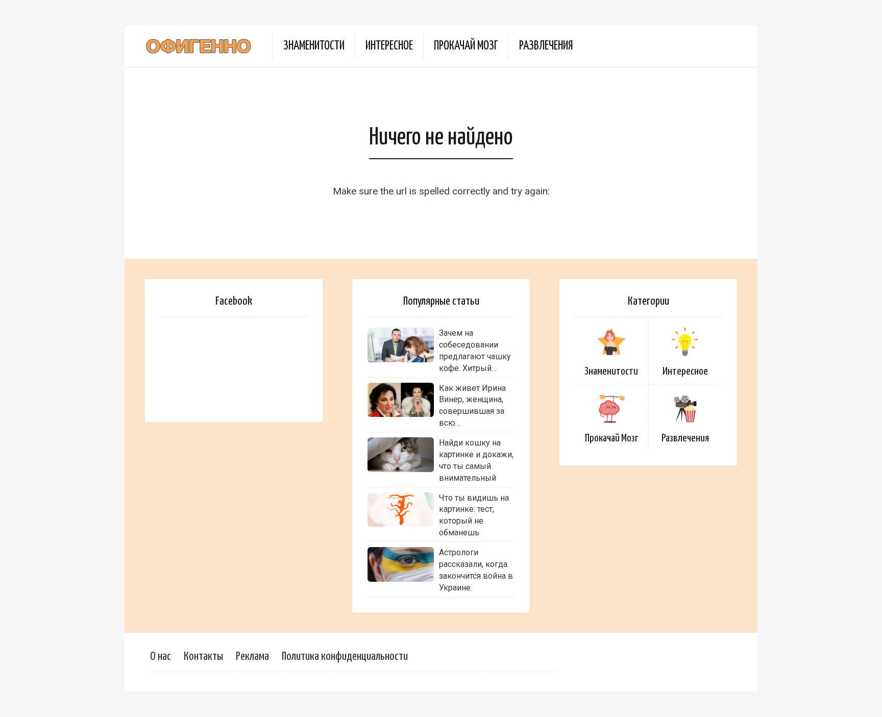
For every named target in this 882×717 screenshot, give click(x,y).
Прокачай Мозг (466, 46)
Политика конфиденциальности (345, 656)
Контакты (203, 656)
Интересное (389, 46)
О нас (160, 656)
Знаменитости (314, 46)
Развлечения (546, 46)
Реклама (252, 656)
